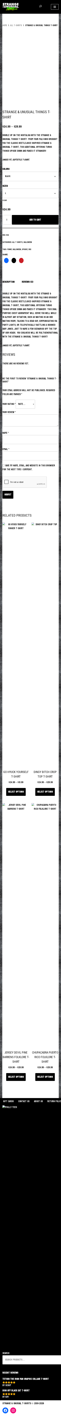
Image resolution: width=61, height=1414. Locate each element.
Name (5, 433)
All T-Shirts (16, 25)
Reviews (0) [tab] (27, 282)
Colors (5, 169)
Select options (16, 792)
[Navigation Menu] (55, 7)
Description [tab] (8, 282)
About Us (38, 1101)
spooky (24, 249)
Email (5, 449)
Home (4, 25)
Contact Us (23, 1101)
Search (5, 1353)
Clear (4, 200)
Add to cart (35, 220)
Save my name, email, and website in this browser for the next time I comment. (28, 467)
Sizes (5, 186)
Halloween (28, 242)
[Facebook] (5, 1410)
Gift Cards (8, 1101)
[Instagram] (13, 1410)
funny (9, 249)
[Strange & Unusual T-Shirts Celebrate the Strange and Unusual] (10, 7)
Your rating (9, 404)
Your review (9, 412)
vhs (29, 249)
